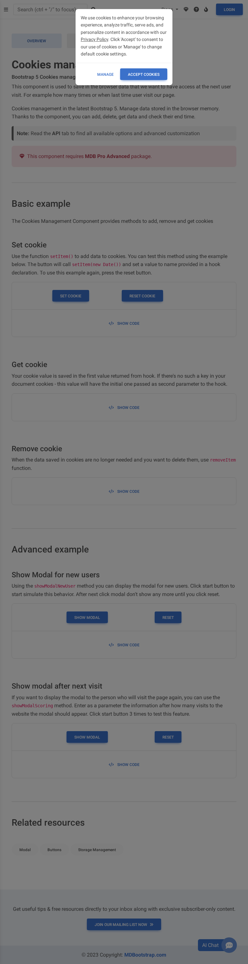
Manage (105, 74)
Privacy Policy (94, 39)
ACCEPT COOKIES (144, 74)
